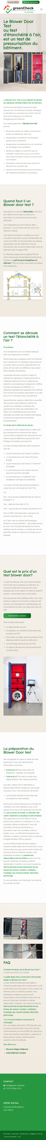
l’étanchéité (28, 212)
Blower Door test (30, 123)
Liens (19, 1136)
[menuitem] (41, 9)
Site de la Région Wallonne (17, 1049)
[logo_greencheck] (19, 9)
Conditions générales (10, 1136)
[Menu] (41, 9)
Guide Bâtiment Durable (16, 1053)
